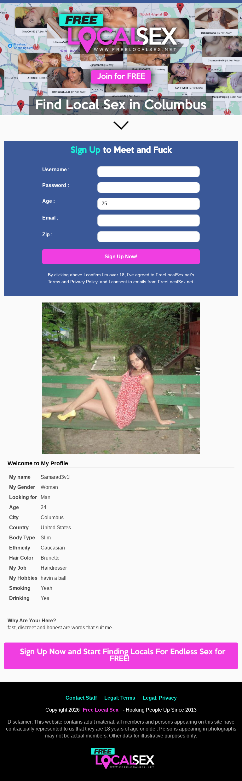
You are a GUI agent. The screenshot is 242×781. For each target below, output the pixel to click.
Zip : (47, 234)
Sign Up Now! (121, 256)
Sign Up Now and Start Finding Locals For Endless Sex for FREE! (122, 655)
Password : (55, 185)
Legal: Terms (119, 698)
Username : (56, 169)
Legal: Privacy (160, 698)
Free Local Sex (100, 710)
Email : (50, 217)
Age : (48, 201)
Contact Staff (81, 698)
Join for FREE (121, 77)
